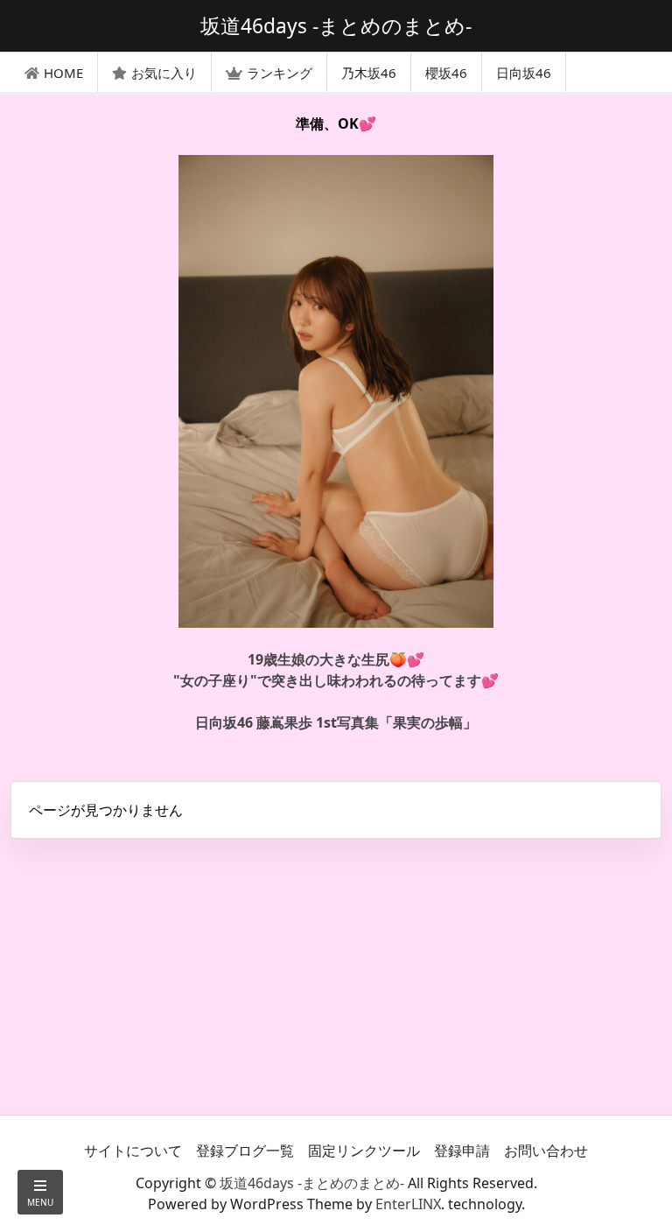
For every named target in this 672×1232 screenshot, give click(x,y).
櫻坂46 (446, 72)
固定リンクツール (364, 1150)
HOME (63, 72)
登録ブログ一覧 (245, 1150)
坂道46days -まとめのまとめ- (312, 1183)
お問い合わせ (546, 1150)
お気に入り (164, 72)
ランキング (279, 72)
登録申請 (462, 1150)
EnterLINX (408, 1204)
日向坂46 (523, 72)
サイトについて (133, 1150)
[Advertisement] (336, 974)
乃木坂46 (368, 72)
